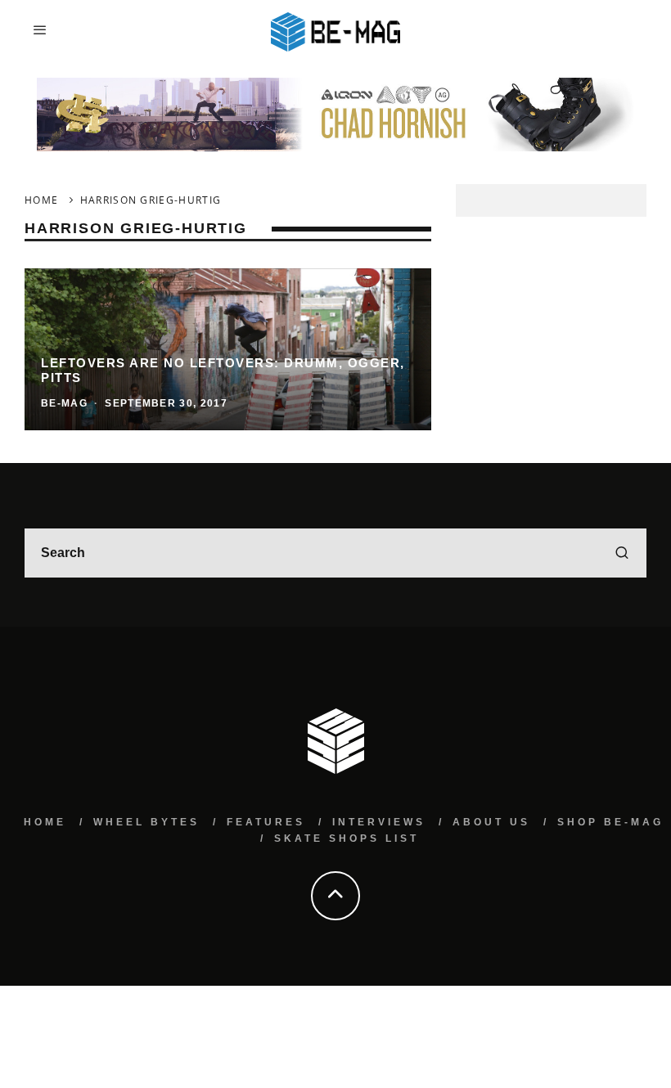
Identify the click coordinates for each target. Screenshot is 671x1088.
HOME (45, 822)
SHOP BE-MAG (610, 822)
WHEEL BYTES (146, 822)
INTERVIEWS (379, 822)
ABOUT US (491, 822)
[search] (621, 553)
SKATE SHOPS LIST (346, 838)
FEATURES (266, 822)
